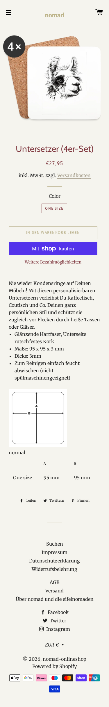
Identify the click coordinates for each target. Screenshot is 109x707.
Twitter (57, 621)
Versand (54, 591)
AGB (55, 582)
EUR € (52, 645)
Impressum (54, 552)
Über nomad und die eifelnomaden (55, 599)
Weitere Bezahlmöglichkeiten (53, 262)
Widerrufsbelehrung (54, 569)
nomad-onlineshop (64, 659)
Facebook (58, 612)
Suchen (54, 544)
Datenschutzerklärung (54, 561)
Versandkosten (74, 175)
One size (54, 208)
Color (54, 196)
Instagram (57, 629)
